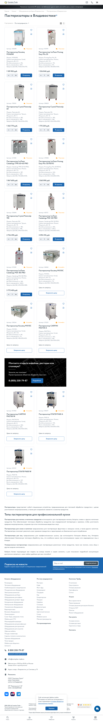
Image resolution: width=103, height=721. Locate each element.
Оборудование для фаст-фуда (14, 600)
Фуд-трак (40, 609)
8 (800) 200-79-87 (18, 380)
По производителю (44, 623)
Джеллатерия (41, 607)
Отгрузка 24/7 (73, 608)
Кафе (38, 585)
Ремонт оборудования (76, 613)
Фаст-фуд (40, 588)
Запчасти (8, 646)
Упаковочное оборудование (14, 607)
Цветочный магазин (43, 612)
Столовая (40, 605)
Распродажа (8, 583)
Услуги (71, 597)
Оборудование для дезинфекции (15, 624)
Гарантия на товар (75, 626)
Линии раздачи (9, 614)
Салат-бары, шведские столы (14, 617)
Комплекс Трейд (75, 579)
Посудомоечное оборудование (15, 590)
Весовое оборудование (12, 612)
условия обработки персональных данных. (50, 702)
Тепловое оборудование (12, 585)
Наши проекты (74, 585)
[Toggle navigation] (97, 2)
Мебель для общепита (12, 643)
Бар (38, 595)
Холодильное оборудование (14, 602)
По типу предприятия (44, 579)
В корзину (26, 75)
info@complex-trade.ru (16, 659)
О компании (73, 583)
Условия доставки (75, 623)
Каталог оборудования (13, 579)
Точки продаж (9, 641)
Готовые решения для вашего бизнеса (81, 606)
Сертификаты (73, 590)
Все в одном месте (75, 601)
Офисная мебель (10, 631)
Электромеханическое (12, 593)
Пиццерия (40, 593)
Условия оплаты (74, 621)
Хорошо (51, 708)
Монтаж (71, 610)
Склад (39, 614)
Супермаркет (41, 590)
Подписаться (90, 563)
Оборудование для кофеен (13, 597)
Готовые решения (74, 588)
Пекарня (39, 600)
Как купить (73, 617)
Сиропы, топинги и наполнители (15, 636)
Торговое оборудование (12, 638)
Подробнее (37, 380)
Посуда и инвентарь (11, 634)
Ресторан (40, 583)
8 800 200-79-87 (16, 650)
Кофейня (40, 602)
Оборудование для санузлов (14, 629)
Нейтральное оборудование (14, 605)
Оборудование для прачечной (14, 626)
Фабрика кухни (42, 617)
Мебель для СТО (10, 619)
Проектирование (74, 603)
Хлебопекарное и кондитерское (15, 588)
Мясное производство (44, 619)
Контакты (72, 630)
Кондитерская (41, 597)
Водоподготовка (10, 609)
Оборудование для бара (12, 595)
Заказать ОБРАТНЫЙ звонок (17, 654)
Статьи (71, 593)
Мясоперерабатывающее (13, 622)
